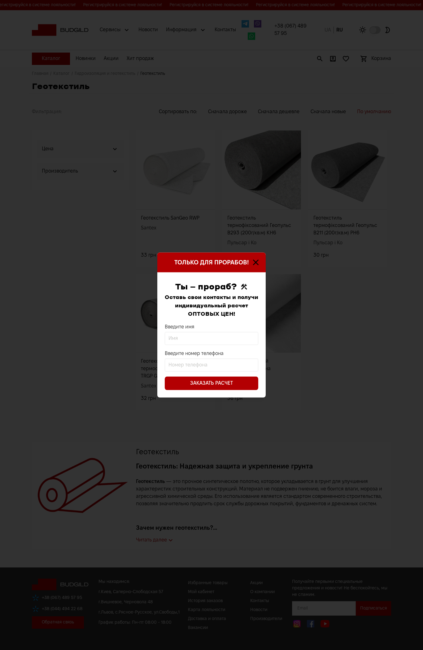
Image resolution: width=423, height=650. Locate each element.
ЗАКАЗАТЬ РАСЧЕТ (211, 383)
